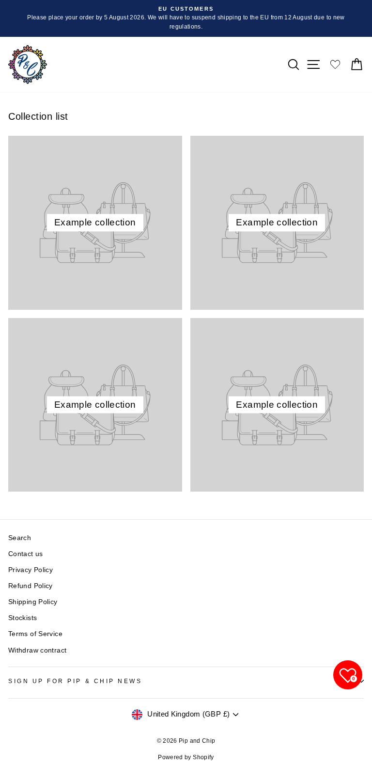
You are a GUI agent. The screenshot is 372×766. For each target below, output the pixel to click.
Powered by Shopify (186, 757)
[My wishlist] (335, 64)
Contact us (25, 554)
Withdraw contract (37, 650)
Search (19, 538)
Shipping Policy (33, 602)
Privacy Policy (30, 570)
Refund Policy (30, 586)
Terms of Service (35, 634)
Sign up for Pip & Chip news (75, 681)
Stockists (22, 618)
